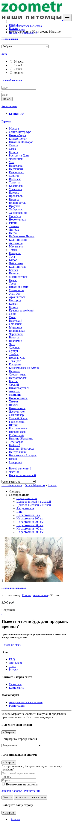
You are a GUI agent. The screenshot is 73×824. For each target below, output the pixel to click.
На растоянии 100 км (29, 518)
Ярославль (15, 195)
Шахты (13, 425)
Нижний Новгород (21, 142)
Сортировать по (26, 498)
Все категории (9, 106)
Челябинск (16, 158)
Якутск (13, 404)
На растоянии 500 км (29, 531)
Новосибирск (17, 135)
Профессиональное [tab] (22, 475)
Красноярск (16, 172)
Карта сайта (16, 687)
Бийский (14, 445)
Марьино (15, 394)
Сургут (13, 350)
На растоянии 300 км (29, 525)
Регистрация (17, 29)
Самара (13, 145)
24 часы (19, 61)
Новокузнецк (17, 219)
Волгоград (15, 165)
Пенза (13, 233)
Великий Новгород (21, 448)
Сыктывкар (16, 414)
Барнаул (14, 199)
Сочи (12, 313)
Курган (13, 303)
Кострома (15, 364)
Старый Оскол (18, 418)
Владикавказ (17, 330)
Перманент (16, 169)
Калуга (13, 307)
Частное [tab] (15, 471)
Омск (12, 148)
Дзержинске (17, 411)
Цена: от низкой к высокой (33, 501)
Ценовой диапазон (11, 80)
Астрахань (15, 243)
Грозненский (17, 421)
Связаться (15, 684)
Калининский (18, 239)
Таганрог (15, 361)
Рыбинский (16, 435)
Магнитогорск (18, 276)
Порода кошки (9, 38)
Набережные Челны (21, 236)
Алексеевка (40, 595)
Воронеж (15, 179)
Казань (13, 152)
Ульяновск (15, 189)
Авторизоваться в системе (25, 26)
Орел (12, 317)
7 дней (18, 69)
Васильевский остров (22, 455)
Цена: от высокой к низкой (33, 505)
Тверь (12, 283)
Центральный (18, 452)
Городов (6, 121)
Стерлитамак (17, 374)
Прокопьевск (17, 431)
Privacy (13, 669)
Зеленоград (16, 441)
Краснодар (16, 185)
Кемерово (15, 253)
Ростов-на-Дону (19, 155)
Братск (13, 381)
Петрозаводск (18, 377)
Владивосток (17, 202)
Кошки (52, 485)
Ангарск (14, 391)
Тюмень (14, 226)
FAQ (12, 659)
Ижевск (14, 192)
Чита (12, 344)
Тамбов (14, 354)
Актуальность (25, 508)
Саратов (14, 175)
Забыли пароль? (12, 790)
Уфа (11, 162)
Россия (15, 819)
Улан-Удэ (15, 293)
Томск (13, 249)
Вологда (14, 337)
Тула (12, 256)
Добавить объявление (23, 32)
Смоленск (15, 324)
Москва (14, 128)
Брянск (13, 270)
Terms (12, 666)
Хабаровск (16, 209)
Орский (14, 384)
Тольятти (15, 182)
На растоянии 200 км (29, 521)
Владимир (15, 340)
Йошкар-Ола (17, 357)
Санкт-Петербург (20, 131)
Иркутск (14, 206)
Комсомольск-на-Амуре (24, 367)
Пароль (6, 776)
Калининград (17, 266)
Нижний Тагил (18, 286)
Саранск (14, 347)
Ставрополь (16, 290)
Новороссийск (18, 398)
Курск (13, 280)
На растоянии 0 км (28, 515)
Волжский (15, 320)
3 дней (18, 65)
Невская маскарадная (13, 587)
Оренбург (15, 216)
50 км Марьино (35, 485)
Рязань (13, 222)
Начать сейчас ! (11, 644)
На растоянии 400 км (29, 528)
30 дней (19, 72)
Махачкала (16, 246)
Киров (13, 260)
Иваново (14, 273)
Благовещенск (18, 428)
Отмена (7, 797)
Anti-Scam (15, 662)
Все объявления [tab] (20, 468)
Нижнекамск (17, 408)
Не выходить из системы (21, 784)
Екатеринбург (18, 138)
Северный (15, 462)
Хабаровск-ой (18, 212)
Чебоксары (16, 263)
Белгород (15, 300)
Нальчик (14, 371)
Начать (7, 99)
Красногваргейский (21, 310)
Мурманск (15, 327)
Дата (4, 53)
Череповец (16, 334)
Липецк (14, 229)
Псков (13, 458)
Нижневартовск (19, 388)
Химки (13, 401)
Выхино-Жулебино (21, 438)
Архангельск (17, 297)
